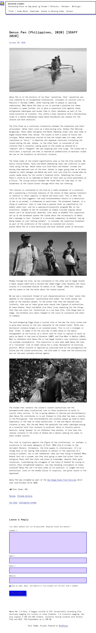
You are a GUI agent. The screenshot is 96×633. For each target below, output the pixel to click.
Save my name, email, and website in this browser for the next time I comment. (45, 586)
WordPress (63, 626)
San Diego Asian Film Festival (61, 480)
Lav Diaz (13, 502)
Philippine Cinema (27, 502)
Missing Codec (16, 4)
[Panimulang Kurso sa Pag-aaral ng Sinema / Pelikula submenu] (59, 6)
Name (11, 556)
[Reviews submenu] (69, 6)
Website (12, 576)
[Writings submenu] (81, 6)
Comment (13, 531)
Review (12, 496)
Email (12, 566)
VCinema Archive (24, 496)
